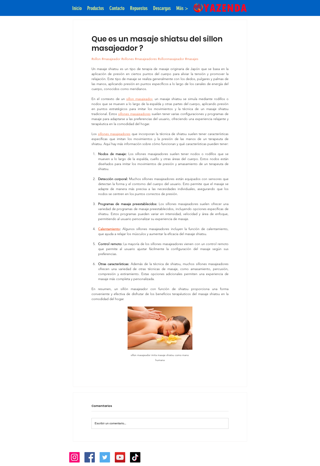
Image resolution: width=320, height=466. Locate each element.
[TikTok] (135, 457)
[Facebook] (89, 457)
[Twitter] (105, 457)
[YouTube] (120, 457)
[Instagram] (74, 457)
